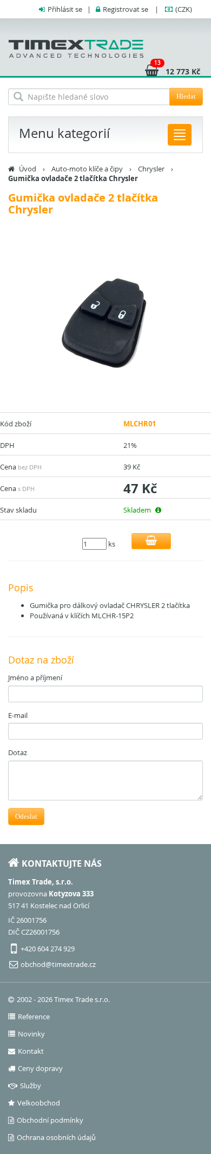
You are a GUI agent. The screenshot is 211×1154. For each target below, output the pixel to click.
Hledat (186, 96)
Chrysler (151, 169)
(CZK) (183, 9)
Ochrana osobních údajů (56, 1137)
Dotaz (17, 752)
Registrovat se (125, 9)
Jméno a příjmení (35, 677)
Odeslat (26, 816)
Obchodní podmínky (50, 1120)
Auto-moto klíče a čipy (87, 169)
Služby (30, 1085)
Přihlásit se (65, 9)
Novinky (31, 1034)
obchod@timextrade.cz (58, 964)
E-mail (18, 715)
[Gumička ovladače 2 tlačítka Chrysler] (105, 323)
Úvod (27, 169)
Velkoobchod (38, 1103)
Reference (34, 1016)
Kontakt (31, 1051)
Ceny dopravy (40, 1068)
